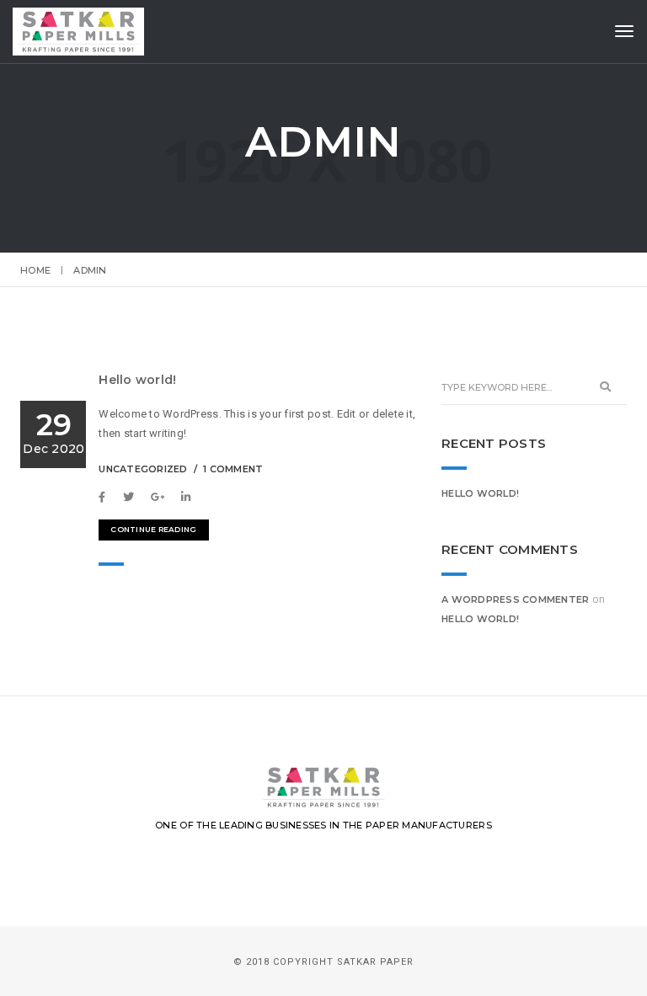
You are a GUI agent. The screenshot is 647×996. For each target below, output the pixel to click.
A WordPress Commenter (515, 599)
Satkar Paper (375, 961)
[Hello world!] (106, 497)
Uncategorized (143, 469)
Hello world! (137, 379)
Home (35, 270)
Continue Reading (153, 529)
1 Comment (233, 469)
